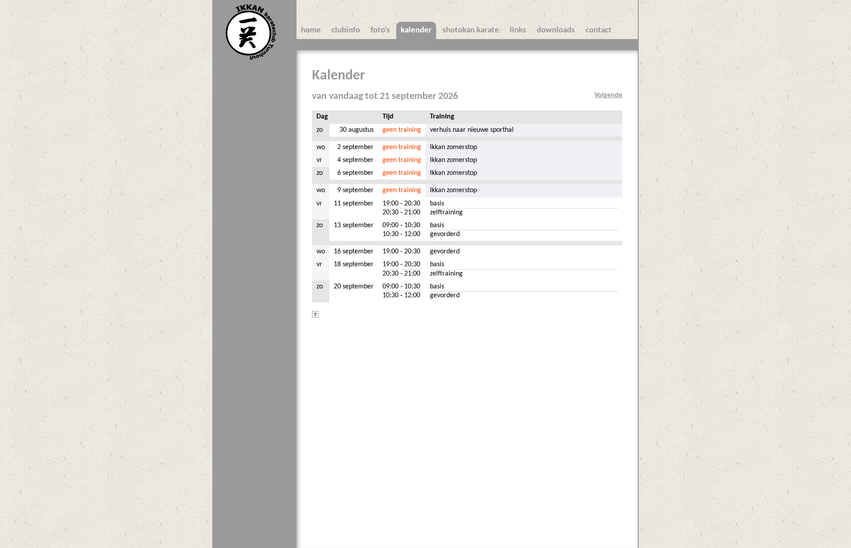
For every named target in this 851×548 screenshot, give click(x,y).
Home (311, 30)
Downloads (556, 30)
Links (518, 30)
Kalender (416, 30)
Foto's (380, 30)
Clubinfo (346, 30)
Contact (599, 30)
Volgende (608, 95)
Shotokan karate (470, 30)
